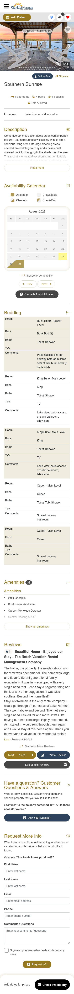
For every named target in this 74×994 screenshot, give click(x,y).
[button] (4, 46)
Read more (37, 168)
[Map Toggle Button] (51, 17)
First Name (11, 864)
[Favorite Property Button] (67, 29)
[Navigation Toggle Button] (6, 6)
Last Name (11, 879)
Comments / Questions (19, 924)
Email (7, 894)
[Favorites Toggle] (68, 17)
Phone (8, 909)
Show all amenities (37, 626)
